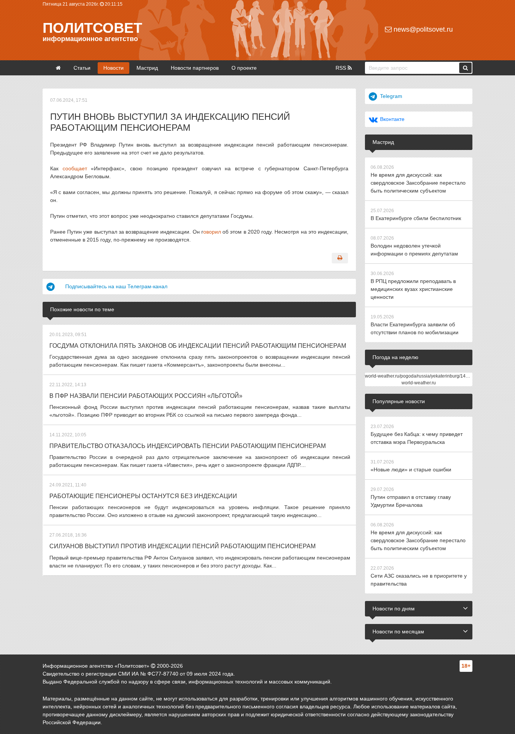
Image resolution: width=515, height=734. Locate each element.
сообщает (75, 168)
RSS (342, 68)
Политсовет (92, 28)
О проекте (244, 68)
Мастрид (147, 68)
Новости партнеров (195, 68)
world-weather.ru (419, 382)
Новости (113, 68)
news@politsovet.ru (422, 29)
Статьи (82, 68)
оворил (212, 232)
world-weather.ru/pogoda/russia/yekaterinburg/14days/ (421, 376)
